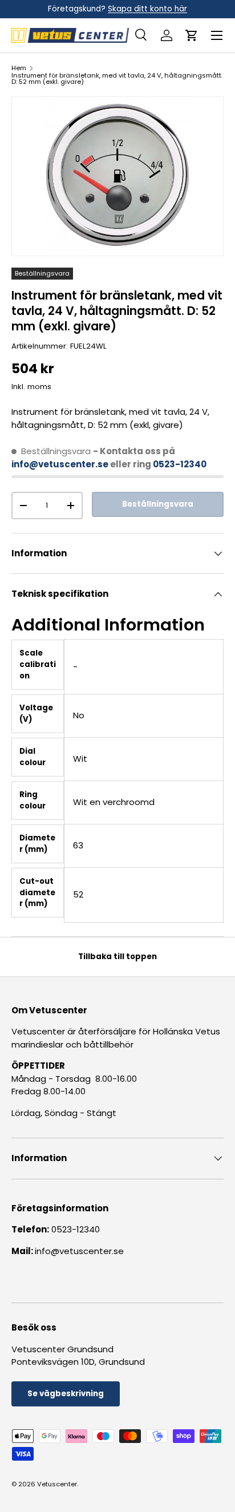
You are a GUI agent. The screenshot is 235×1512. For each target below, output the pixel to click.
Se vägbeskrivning (65, 1393)
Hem (18, 68)
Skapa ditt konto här (147, 8)
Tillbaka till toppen (117, 956)
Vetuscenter (57, 1484)
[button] (191, 35)
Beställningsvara (157, 504)
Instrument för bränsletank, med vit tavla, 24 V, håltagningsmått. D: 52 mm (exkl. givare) (116, 79)
